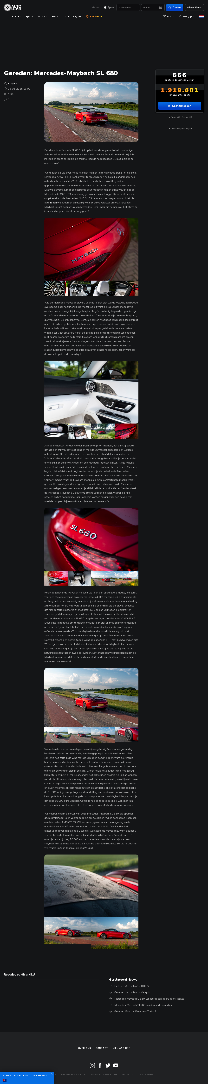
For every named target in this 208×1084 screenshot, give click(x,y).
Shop (55, 16)
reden (53, 202)
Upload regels (72, 16)
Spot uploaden (181, 106)
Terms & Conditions (103, 1074)
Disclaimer (145, 1074)
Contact (102, 1048)
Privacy (127, 1074)
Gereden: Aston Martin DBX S (131, 986)
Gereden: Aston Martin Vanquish (132, 992)
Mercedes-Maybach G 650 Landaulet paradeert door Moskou (149, 999)
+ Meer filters (194, 7)
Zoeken (176, 7)
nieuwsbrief (121, 1048)
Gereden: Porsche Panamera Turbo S (135, 1011)
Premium (95, 16)
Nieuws (95, 7)
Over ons (84, 1048)
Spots (111, 7)
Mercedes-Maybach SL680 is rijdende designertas (143, 1005)
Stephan (12, 83)
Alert (170, 16)
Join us (42, 16)
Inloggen (188, 16)
